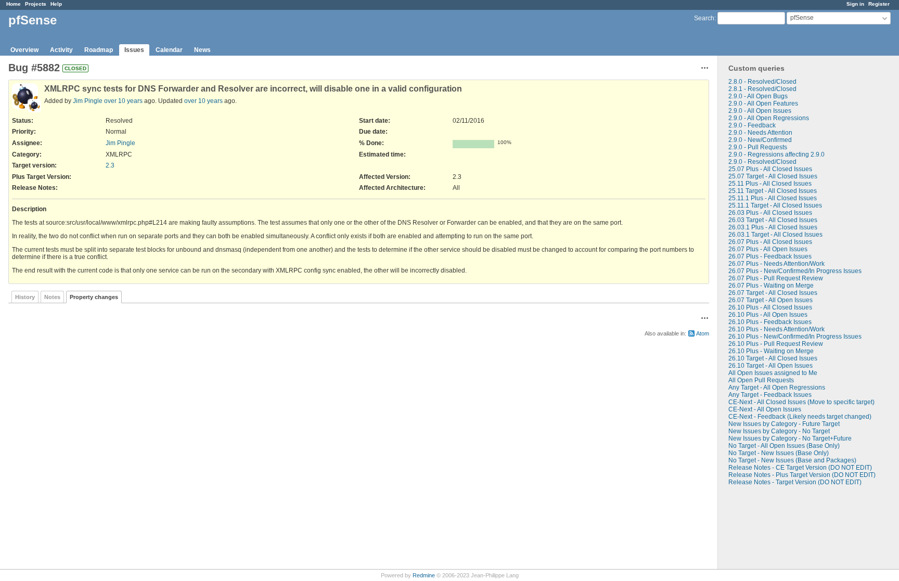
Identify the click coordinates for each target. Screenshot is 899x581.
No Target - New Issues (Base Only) (778, 453)
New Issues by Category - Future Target (784, 424)
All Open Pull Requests (761, 380)
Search (704, 18)
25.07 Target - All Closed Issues (772, 176)
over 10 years (123, 101)
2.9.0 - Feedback (752, 125)
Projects (35, 4)
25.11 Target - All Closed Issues (772, 191)
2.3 (110, 165)
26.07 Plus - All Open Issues (767, 249)
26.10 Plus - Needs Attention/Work (776, 329)
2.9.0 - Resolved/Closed (762, 161)
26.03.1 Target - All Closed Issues (775, 234)
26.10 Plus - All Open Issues (767, 314)
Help (56, 4)
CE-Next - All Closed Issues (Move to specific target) (801, 402)
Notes (52, 297)
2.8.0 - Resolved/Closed (762, 81)
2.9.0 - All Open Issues (759, 110)
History (25, 297)
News (202, 50)
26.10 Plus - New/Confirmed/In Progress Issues (795, 336)
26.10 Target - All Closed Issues (772, 358)
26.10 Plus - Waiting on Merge (771, 351)
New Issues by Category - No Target (779, 431)
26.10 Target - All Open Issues (770, 365)
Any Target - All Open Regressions (776, 387)
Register (879, 4)
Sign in (855, 4)
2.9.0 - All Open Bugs (758, 96)
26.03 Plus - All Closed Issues (770, 212)
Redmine (424, 575)
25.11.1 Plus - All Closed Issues (772, 198)
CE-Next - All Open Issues (764, 409)
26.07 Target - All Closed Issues (772, 292)
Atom (702, 333)
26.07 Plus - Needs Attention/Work (776, 263)
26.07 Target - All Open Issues (770, 300)
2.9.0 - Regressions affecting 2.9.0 (776, 154)
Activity (61, 50)
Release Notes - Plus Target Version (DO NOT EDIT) (802, 475)
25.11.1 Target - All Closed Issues (775, 205)
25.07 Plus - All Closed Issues (770, 169)
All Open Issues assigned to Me (772, 373)
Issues (134, 50)
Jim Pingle (87, 101)
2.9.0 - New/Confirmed (760, 140)
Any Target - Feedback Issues (770, 394)
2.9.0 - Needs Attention (760, 132)
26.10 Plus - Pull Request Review (775, 343)
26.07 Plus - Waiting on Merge (771, 285)
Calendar (169, 50)
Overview (24, 50)
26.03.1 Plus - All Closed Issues (772, 227)
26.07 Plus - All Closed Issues (770, 242)
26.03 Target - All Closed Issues (772, 220)
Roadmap (98, 50)
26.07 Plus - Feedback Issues (770, 256)
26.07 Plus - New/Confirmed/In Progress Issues (795, 271)
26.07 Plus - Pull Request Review (775, 278)
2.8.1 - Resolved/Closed (762, 89)
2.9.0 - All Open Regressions (768, 118)
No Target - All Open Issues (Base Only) (784, 445)
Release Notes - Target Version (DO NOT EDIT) (795, 482)
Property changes (94, 297)
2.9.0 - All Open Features (763, 103)
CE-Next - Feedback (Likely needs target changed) (799, 416)
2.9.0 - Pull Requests (757, 147)
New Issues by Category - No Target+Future (790, 438)
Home (13, 4)
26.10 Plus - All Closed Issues (770, 307)
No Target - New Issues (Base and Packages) (792, 460)
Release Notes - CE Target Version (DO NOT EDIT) (800, 467)
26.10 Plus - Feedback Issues (770, 322)
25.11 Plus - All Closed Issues (770, 183)
